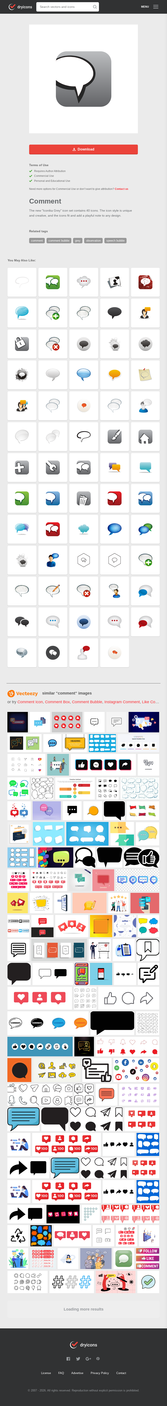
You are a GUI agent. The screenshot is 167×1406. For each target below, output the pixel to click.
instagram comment (122, 702)
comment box (57, 702)
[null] (17, 722)
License (46, 1373)
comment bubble (87, 702)
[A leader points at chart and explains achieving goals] (100, 950)
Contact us (121, 188)
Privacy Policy (100, 1373)
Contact (121, 1373)
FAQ (61, 1373)
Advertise (77, 1373)
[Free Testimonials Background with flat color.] (144, 903)
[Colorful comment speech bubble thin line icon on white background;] (147, 834)
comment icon (30, 702)
